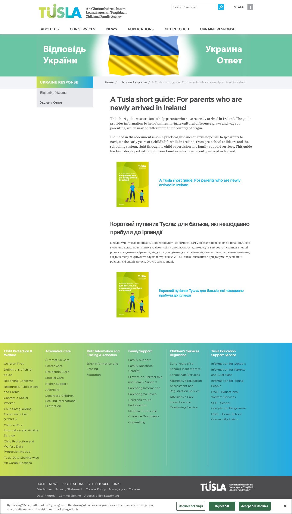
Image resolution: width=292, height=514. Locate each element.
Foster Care (54, 365)
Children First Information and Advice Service (21, 430)
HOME (41, 484)
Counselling (136, 422)
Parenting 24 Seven (142, 394)
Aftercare (52, 389)
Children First (14, 363)
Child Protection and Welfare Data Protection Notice (19, 446)
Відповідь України (53, 93)
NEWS (111, 29)
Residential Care (57, 371)
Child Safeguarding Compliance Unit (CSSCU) (18, 414)
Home (109, 82)
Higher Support (56, 383)
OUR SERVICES (82, 29)
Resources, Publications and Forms (21, 389)
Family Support (139, 359)
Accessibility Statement (101, 495)
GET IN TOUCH (177, 29)
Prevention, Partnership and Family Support (145, 379)
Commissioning (70, 495)
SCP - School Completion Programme (228, 405)
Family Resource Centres (140, 368)
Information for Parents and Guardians (228, 372)
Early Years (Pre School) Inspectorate (185, 366)
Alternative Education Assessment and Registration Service (186, 386)
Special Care (54, 377)
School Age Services (185, 374)
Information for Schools (228, 363)
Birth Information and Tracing (102, 366)
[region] (146, 506)
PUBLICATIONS (140, 29)
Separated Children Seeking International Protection (60, 401)
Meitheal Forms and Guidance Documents (143, 414)
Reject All (222, 506)
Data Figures (46, 495)
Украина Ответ (51, 102)
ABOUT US (50, 29)
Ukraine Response (134, 82)
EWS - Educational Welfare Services (225, 394)
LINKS (116, 484)
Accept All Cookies (254, 506)
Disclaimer (44, 489)
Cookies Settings (191, 506)
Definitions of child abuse (17, 372)
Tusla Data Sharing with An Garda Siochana (21, 460)
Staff (239, 7)
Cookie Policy (96, 489)
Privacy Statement (69, 489)
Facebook (250, 7)
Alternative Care (57, 359)
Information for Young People (227, 383)
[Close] (285, 506)
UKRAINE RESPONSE (217, 29)
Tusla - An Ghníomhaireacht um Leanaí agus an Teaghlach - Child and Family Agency (83, 11)
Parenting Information (144, 388)
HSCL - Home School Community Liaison (226, 417)
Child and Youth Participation (139, 402)
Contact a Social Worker (16, 400)
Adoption (94, 374)
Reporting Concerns (18, 380)
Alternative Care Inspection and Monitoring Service (184, 402)
